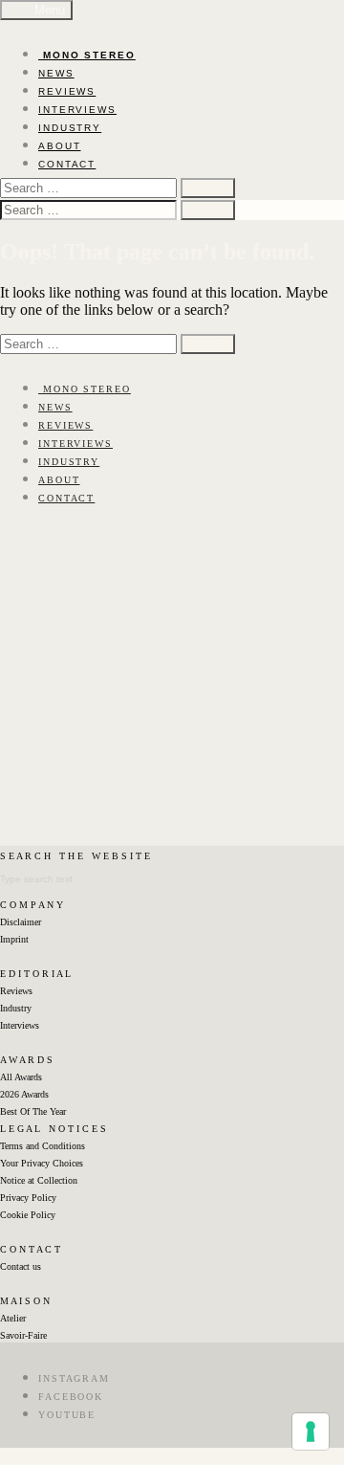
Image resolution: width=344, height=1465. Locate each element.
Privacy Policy (28, 1197)
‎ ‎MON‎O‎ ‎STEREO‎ (87, 55)
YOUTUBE (67, 1415)
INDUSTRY (69, 127)
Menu (48, 10)
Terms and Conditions (42, 1146)
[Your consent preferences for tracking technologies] (310, 1431)
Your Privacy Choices (41, 1163)
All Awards (21, 1077)
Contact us (20, 1266)
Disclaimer (20, 922)
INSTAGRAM (74, 1378)
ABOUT (59, 146)
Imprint (14, 939)
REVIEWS (67, 91)
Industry (16, 1008)
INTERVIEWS (77, 109)
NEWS (56, 73)
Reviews (16, 991)
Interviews (19, 1025)
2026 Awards (24, 1094)
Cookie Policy (27, 1215)
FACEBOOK (70, 1396)
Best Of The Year (33, 1111)
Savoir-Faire (23, 1335)
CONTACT (67, 164)
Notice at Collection (38, 1180)
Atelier (13, 1318)
